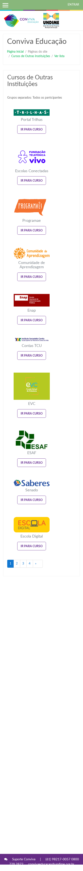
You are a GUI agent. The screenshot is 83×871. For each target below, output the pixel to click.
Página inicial (15, 51)
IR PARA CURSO (32, 129)
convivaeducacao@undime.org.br (51, 864)
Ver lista (59, 56)
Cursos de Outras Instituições (30, 56)
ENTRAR (73, 4)
